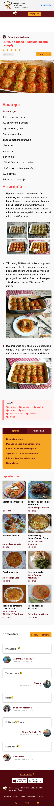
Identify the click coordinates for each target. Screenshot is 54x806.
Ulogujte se (34, 14)
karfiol (40, 407)
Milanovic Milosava (22, 707)
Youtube (22, 796)
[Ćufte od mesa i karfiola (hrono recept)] (28, 238)
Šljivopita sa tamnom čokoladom (22, 453)
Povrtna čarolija (14, 566)
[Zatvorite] (2, 5)
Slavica (37, 683)
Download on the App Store (19, 780)
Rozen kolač (12, 463)
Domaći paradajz (14, 439)
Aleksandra (18, 756)
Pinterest (40, 796)
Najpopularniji (39, 430)
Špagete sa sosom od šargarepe (40, 496)
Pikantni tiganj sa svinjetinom (20, 458)
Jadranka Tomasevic (23, 658)
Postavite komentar (40, 635)
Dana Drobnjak (21, 37)
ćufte (24, 410)
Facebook (7, 796)
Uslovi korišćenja (37, 788)
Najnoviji (15, 430)
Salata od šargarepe (14, 496)
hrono (12, 417)
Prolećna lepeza (14, 531)
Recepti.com (5, 789)
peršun (13, 407)
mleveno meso (16, 413)
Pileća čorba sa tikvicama (40, 602)
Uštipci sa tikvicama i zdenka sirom (14, 602)
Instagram (31, 796)
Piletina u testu (40, 566)
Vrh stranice (26, 774)
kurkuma (33, 413)
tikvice (13, 410)
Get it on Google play (35, 780)
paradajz (26, 407)
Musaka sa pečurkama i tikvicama (23, 444)
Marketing (12, 790)
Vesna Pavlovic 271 (31, 732)
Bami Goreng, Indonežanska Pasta (40, 531)
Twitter (15, 796)
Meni (27, 803)
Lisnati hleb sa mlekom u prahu (21, 448)
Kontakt (20, 790)
